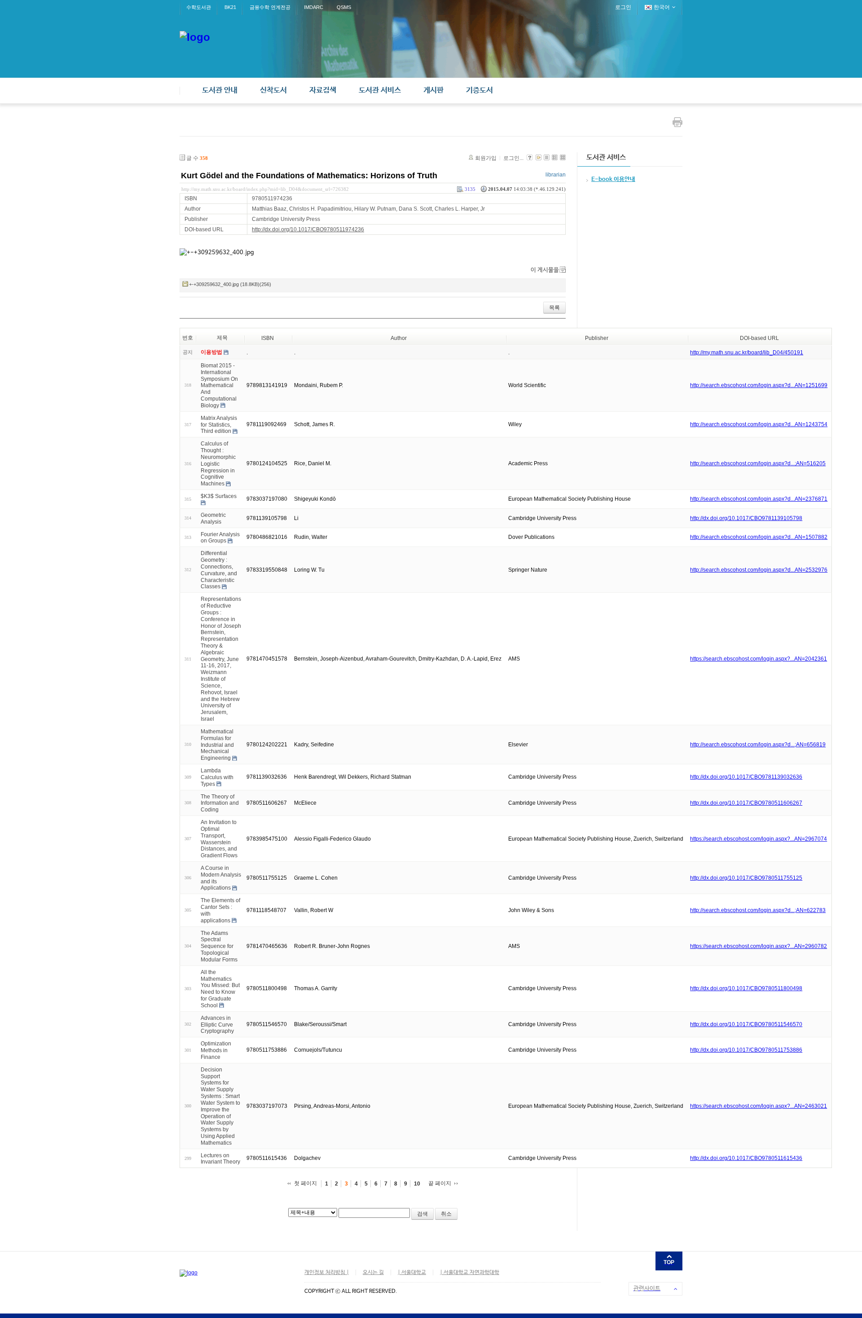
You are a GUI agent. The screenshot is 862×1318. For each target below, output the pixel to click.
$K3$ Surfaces (219, 496)
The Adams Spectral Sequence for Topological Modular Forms (219, 946)
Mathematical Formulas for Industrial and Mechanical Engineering (217, 744)
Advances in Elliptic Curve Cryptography (217, 1025)
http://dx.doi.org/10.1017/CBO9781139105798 (746, 518)
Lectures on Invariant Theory (220, 1158)
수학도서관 (198, 7)
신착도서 (273, 90)
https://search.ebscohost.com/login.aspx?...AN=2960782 (758, 946)
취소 (446, 1214)
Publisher (596, 338)
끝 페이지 (439, 1183)
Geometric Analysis (213, 518)
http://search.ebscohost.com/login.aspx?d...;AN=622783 (758, 910)
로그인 (623, 7)
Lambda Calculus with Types (217, 777)
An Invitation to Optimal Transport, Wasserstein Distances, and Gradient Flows (219, 839)
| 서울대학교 (412, 1273)
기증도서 (479, 90)
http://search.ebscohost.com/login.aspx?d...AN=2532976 (758, 570)
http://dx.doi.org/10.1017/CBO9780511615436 (746, 1158)
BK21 (230, 7)
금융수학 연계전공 (270, 7)
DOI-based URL (759, 338)
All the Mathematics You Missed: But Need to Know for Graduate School (220, 989)
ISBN (267, 338)
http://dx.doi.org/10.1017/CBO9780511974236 (308, 229)
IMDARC (313, 7)
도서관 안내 (219, 90)
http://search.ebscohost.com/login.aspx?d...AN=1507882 (758, 537)
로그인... (513, 158)
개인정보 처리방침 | (326, 1273)
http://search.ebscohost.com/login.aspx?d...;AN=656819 (758, 744)
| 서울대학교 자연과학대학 (469, 1273)
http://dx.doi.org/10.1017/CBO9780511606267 (746, 803)
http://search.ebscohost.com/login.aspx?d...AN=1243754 (758, 424)
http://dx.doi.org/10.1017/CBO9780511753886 (746, 1050)
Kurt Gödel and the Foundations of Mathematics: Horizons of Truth (309, 175)
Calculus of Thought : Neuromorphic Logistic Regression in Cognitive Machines (218, 464)
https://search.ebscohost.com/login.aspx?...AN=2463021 (758, 1106)
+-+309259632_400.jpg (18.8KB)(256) (230, 284)
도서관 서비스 (380, 90)
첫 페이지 (305, 1183)
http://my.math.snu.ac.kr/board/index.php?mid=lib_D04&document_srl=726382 (265, 189)
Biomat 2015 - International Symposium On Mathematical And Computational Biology (219, 385)
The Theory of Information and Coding (220, 803)
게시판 (433, 90)
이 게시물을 (545, 270)
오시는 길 (373, 1273)
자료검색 (322, 90)
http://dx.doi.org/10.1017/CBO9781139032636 (746, 777)
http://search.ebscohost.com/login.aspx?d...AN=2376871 (758, 499)
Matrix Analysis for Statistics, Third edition (219, 425)
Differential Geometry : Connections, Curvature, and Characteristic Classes (219, 570)
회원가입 (486, 158)
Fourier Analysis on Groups (220, 537)
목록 (554, 307)
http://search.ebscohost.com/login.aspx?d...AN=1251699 (758, 385)
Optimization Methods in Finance (216, 1050)
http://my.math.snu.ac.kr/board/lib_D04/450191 (746, 352)
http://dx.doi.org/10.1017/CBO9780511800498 (746, 988)
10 (417, 1184)
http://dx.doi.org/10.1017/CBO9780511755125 (746, 878)
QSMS (344, 7)
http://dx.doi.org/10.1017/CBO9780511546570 (746, 1024)
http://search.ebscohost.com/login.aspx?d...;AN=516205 (758, 463)
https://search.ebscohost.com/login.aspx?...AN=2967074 (758, 839)
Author (399, 338)
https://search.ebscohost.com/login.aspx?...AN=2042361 (758, 659)
